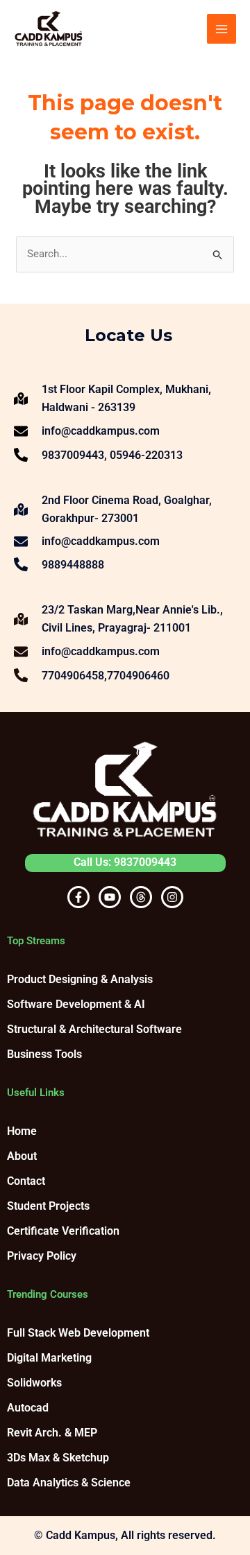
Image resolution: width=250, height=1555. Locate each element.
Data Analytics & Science (69, 1482)
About (22, 1156)
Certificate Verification (63, 1230)
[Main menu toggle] (222, 29)
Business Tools (44, 1054)
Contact (26, 1181)
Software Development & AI (76, 1004)
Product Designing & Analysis (80, 979)
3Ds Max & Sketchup (58, 1457)
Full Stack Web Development (78, 1332)
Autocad (28, 1407)
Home (22, 1131)
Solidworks (34, 1382)
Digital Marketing (49, 1357)
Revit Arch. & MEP (52, 1432)
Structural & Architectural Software (94, 1029)
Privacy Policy (41, 1255)
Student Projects (48, 1206)
